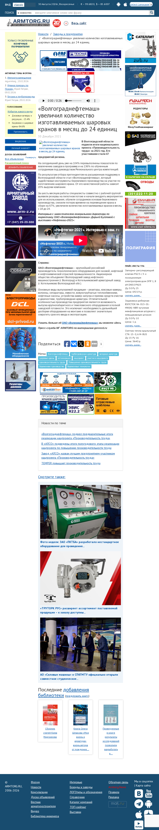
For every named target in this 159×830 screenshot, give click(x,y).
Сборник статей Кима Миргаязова (50, 732)
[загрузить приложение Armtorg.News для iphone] (125, 4)
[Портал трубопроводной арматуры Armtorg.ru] (29, 23)
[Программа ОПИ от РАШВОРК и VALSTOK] (80, 82)
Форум (35, 782)
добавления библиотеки (63, 692)
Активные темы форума (18, 73)
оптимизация (64, 358)
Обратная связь (118, 782)
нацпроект (79, 358)
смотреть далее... (133, 295)
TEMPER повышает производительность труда (70, 463)
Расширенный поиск (17, 162)
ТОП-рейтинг (78, 807)
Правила (113, 792)
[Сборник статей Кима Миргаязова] (50, 714)
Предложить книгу (77, 696)
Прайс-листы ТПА (134, 266)
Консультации (39, 792)
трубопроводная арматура (83, 354)
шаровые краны (46, 358)
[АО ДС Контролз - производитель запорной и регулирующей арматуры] (20, 243)
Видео (35, 811)
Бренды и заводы (81, 787)
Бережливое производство (51, 366)
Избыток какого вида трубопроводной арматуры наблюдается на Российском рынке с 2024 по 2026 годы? (20, 111)
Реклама (113, 797)
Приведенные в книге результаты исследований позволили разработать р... (111, 741)
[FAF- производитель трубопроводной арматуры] (53, 60)
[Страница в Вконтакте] (138, 793)
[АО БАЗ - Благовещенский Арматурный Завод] (140, 147)
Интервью (76, 782)
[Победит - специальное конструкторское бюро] (20, 276)
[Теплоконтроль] (20, 375)
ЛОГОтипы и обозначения (86, 792)
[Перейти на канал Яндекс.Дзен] (148, 813)
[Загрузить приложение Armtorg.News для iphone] (138, 813)
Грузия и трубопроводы (21, 96)
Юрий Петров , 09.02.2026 (17, 100)
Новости (36, 787)
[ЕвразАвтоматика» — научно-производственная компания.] (80, 404)
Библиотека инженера (45, 816)
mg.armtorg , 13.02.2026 (16, 81)
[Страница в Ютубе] (148, 793)
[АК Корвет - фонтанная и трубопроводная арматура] (20, 342)
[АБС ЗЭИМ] (140, 80)
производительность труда (52, 362)
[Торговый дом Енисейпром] (67, 382)
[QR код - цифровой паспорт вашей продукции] (108, 404)
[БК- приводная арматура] (20, 309)
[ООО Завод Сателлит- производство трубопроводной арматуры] (140, 47)
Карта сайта (143, 785)
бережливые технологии (78, 366)
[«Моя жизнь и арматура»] (80, 714)
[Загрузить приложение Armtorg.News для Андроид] (148, 803)
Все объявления (14, 158)
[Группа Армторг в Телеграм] (138, 803)
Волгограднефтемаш (58, 354)
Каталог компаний (81, 802)
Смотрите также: (51, 476)
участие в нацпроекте (97, 358)
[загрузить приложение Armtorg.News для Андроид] (118, 4)
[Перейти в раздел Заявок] (20, 50)
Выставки (75, 812)
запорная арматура (108, 354)
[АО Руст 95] (107, 382)
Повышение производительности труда (87, 362)
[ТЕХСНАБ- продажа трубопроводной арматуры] (94, 60)
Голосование (14, 106)
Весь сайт (79, 23)
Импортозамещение (19, 77)
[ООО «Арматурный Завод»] (20, 198)
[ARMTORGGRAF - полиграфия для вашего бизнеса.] (140, 246)
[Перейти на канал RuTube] (138, 824)
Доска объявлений (15, 154)
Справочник (77, 797)
